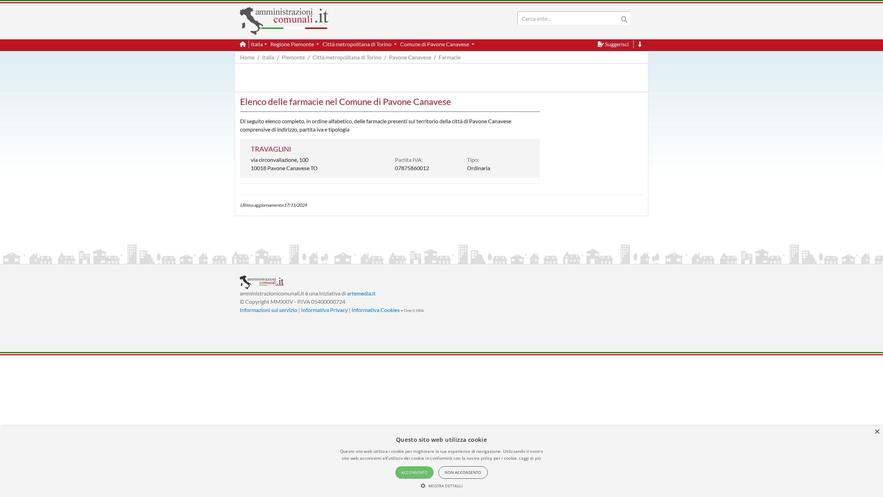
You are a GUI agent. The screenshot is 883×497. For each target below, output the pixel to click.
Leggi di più (530, 458)
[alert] (441, 461)
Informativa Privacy (324, 309)
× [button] (877, 432)
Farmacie (449, 57)
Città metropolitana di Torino (346, 57)
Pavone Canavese (410, 57)
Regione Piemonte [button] (292, 44)
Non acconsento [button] (463, 472)
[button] (441, 485)
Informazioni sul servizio (268, 309)
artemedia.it (361, 293)
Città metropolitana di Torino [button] (358, 44)
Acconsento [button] (414, 472)
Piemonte (293, 57)
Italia (268, 57)
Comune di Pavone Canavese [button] (435, 44)
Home (247, 57)
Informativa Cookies (375, 309)
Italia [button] (257, 44)
